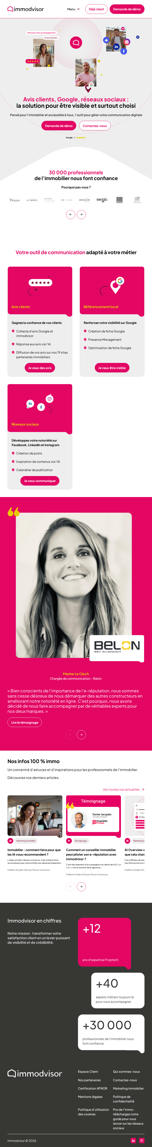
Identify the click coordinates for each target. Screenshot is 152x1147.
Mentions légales (90, 1096)
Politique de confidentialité (123, 1099)
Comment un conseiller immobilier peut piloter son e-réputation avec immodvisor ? (91, 854)
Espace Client (88, 1071)
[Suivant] (81, 214)
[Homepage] (35, 1073)
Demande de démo (127, 9)
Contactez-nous (95, 126)
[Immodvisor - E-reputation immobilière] (26, 9)
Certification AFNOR (92, 1088)
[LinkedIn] (133, 1140)
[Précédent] (70, 214)
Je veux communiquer (40, 481)
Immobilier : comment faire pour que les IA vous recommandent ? (34, 852)
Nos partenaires (89, 1080)
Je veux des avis (39, 368)
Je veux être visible (112, 368)
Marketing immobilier (128, 1088)
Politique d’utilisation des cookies (93, 1112)
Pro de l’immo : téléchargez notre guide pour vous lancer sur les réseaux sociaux (128, 1119)
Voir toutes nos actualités (121, 789)
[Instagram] (141, 1140)
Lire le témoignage (24, 722)
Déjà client (96, 9)
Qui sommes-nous (126, 1071)
